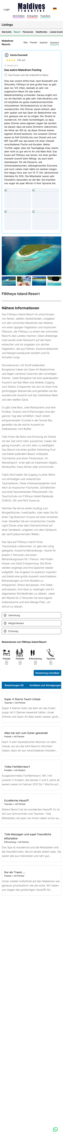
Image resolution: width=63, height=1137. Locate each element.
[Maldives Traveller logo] (31, 6)
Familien (8, 770)
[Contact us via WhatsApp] (55, 1129)
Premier (33, 42)
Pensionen (28, 32)
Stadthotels (41, 32)
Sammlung (14, 615)
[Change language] (54, 9)
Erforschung (10, 842)
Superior (44, 42)
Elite (26, 42)
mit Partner (20, 702)
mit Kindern (20, 770)
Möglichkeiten (16, 623)
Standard (54, 42)
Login (7, 9)
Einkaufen (32, 15)
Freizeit (7, 736)
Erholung (13, 631)
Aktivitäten (19, 15)
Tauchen (8, 702)
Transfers (45, 15)
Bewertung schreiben (47, 672)
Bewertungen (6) (14, 685)
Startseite (6, 32)
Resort (17, 32)
